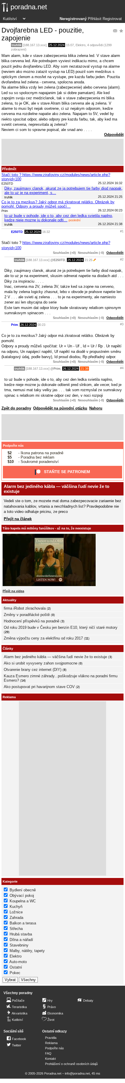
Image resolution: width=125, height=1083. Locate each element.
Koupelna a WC (23, 901)
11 (86, 638)
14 (23, 680)
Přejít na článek (18, 519)
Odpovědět (114, 134)
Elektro (80, 45)
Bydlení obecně (23, 890)
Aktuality (9, 600)
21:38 (84, 368)
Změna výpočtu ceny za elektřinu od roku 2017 (43, 638)
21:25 (88, 260)
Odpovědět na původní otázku (60, 408)
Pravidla (50, 1037)
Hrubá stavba (21, 934)
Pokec (15, 973)
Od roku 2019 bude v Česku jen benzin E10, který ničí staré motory (60, 627)
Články (8, 648)
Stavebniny (19, 945)
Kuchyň (16, 906)
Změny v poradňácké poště (27, 615)
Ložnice (16, 912)
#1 (122, 231)
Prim (14, 324)
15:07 (70, 45)
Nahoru (95, 408)
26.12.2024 (28, 324)
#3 (122, 324)
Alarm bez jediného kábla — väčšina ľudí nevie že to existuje (55, 657)
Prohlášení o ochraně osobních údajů (71, 1064)
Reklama (51, 1043)
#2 (122, 259)
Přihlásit (94, 19)
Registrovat (112, 19)
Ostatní (16, 967)
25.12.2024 (57, 45)
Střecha (16, 928)
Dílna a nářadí (21, 939)
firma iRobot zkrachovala (25, 608)
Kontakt (50, 1058)
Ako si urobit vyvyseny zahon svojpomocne (40, 663)
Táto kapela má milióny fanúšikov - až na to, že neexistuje (47, 528)
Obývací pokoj (22, 895)
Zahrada (16, 917)
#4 (122, 368)
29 (6, 632)
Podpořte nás (13, 445)
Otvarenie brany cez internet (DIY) (32, 669)
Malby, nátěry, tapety (27, 951)
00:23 (41, 324)
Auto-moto (18, 962)
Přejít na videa (13, 591)
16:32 (46, 232)
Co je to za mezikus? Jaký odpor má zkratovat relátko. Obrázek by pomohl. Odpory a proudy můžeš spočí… (58, 204)
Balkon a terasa (23, 923)
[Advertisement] (62, 152)
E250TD (17, 232)
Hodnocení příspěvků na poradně (31, 621)
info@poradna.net (77, 1073)
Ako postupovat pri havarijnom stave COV (39, 687)
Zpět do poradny (16, 408)
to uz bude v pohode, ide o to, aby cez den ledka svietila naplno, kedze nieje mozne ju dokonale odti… (58, 217)
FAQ (48, 1053)
